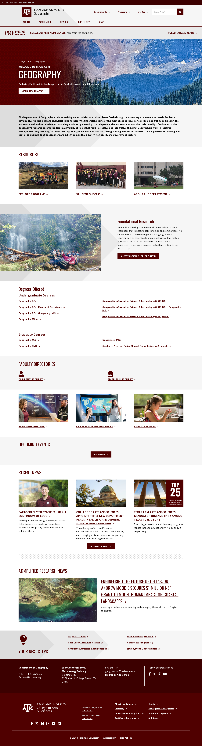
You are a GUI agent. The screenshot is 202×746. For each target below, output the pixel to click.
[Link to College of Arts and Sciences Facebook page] (32, 723)
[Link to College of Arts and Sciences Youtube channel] (53, 723)
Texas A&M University (30, 677)
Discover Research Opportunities (138, 256)
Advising (64, 22)
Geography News (99, 546)
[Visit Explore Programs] (43, 175)
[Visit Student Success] (101, 175)
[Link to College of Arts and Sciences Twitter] (36, 723)
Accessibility (109, 738)
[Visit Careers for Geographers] (101, 407)
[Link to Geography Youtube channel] (165, 674)
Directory (84, 22)
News (101, 22)
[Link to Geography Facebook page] (150, 674)
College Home (25, 61)
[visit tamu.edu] (29, 707)
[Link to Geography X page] (154, 674)
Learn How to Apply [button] (32, 91)
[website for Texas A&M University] (27, 12)
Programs (122, 12)
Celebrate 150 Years (181, 33)
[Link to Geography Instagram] (159, 674)
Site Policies (126, 738)
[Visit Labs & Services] (158, 407)
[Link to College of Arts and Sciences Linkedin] (59, 723)
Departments (100, 12)
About (26, 22)
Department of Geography (33, 667)
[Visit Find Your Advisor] (43, 407)
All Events (99, 454)
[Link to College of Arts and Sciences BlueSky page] (42, 723)
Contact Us (87, 710)
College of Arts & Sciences (32, 674)
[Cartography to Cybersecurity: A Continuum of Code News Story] (43, 493)
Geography (41, 13)
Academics (45, 22)
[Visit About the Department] (158, 175)
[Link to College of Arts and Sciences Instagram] (47, 723)
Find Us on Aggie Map (117, 674)
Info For (141, 12)
